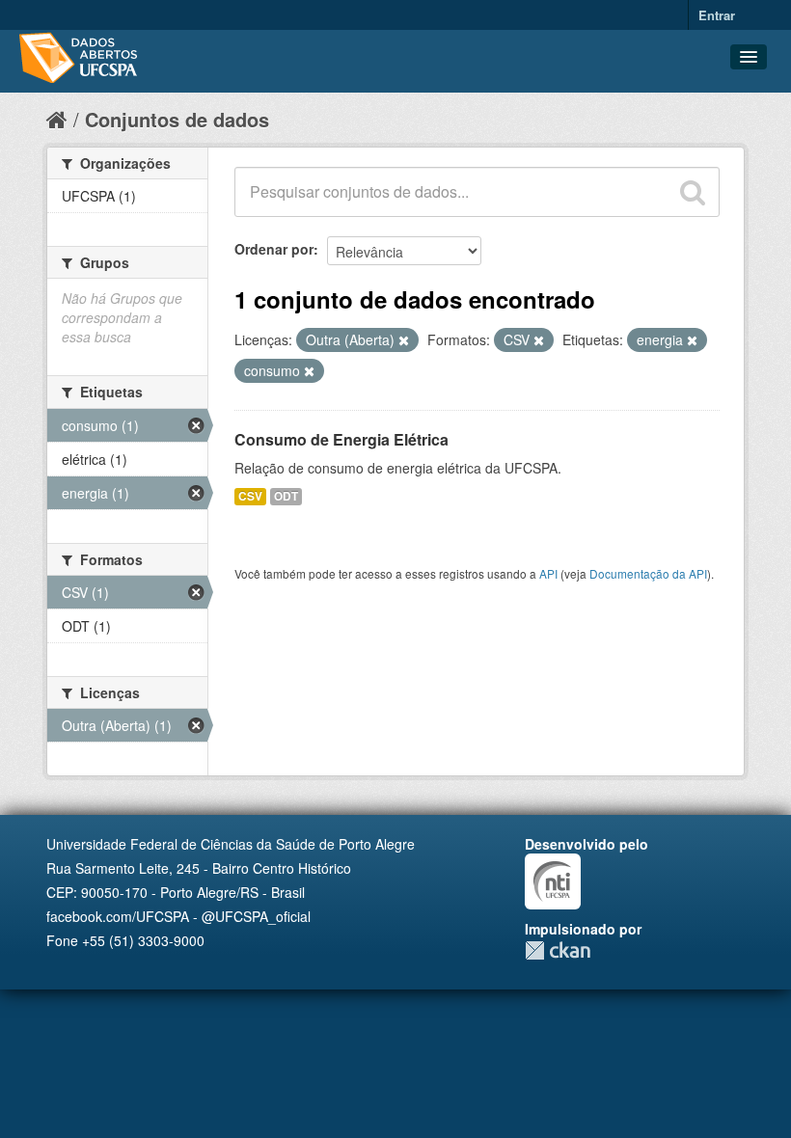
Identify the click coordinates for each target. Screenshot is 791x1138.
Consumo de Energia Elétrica (341, 439)
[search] (692, 191)
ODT (286, 496)
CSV (250, 496)
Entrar (716, 15)
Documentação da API (648, 573)
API (548, 573)
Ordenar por (274, 248)
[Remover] (403, 340)
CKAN (557, 950)
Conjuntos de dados (177, 119)
